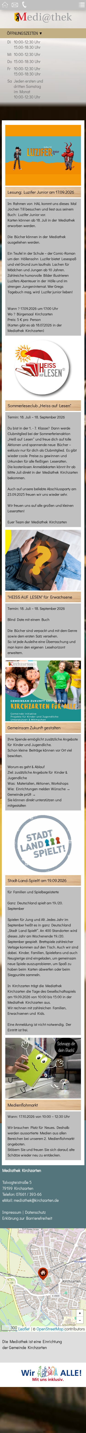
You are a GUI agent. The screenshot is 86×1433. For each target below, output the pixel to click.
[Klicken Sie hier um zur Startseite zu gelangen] (43, 21)
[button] (43, 1274)
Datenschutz (35, 1212)
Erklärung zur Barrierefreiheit (27, 1218)
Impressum (11, 1212)
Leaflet (24, 1329)
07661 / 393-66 (29, 1194)
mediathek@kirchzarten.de (36, 1200)
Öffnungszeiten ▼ (25, 33)
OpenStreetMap (50, 1329)
